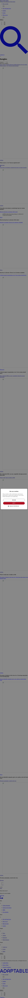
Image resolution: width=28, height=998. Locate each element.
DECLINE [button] (14, 500)
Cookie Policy (15, 496)
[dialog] (14, 499)
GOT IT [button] (14, 503)
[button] (14, 506)
